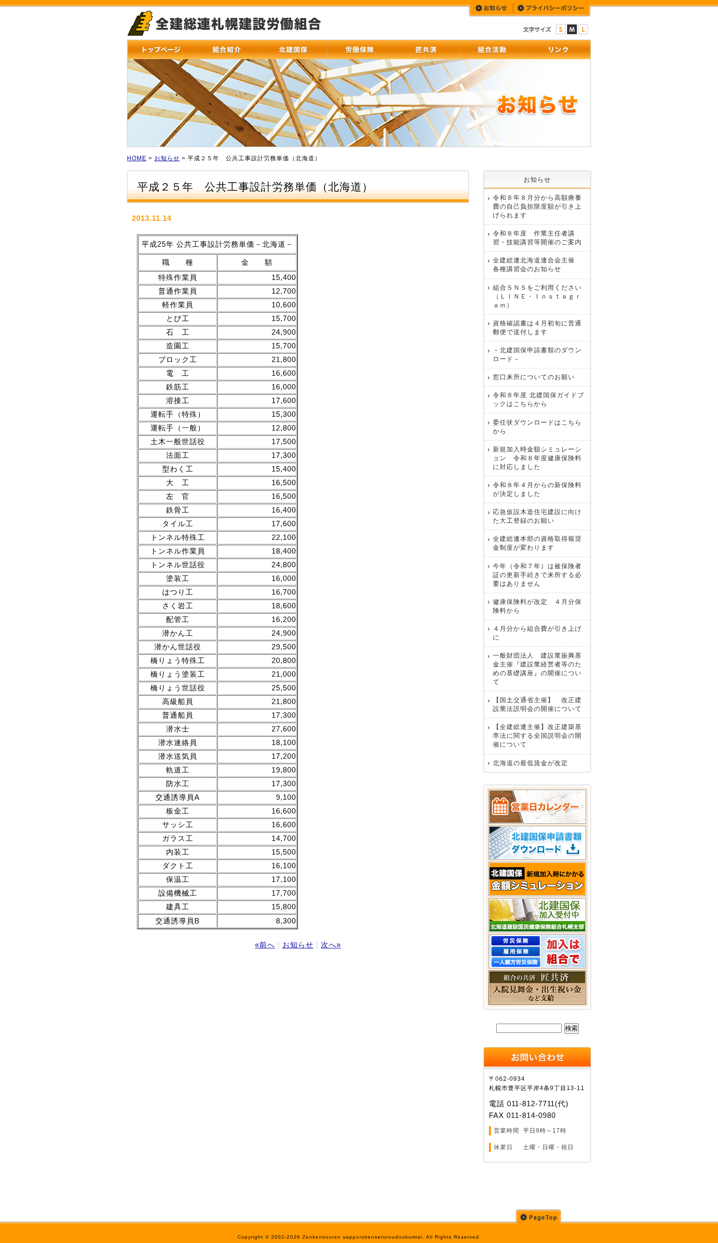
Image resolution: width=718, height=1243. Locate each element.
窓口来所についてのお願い (534, 377)
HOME (137, 158)
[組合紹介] (226, 50)
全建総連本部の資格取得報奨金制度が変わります (537, 543)
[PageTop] (538, 1216)
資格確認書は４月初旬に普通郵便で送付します (537, 328)
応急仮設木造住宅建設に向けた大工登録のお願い (537, 516)
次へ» (331, 945)
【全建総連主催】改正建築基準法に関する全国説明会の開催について (537, 735)
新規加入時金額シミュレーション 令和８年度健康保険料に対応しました (537, 458)
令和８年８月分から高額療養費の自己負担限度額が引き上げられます (537, 206)
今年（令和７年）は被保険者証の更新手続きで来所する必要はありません (537, 574)
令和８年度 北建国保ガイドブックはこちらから (538, 399)
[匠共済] (426, 50)
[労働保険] (359, 50)
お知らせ (167, 158)
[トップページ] (160, 50)
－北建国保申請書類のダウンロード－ (537, 354)
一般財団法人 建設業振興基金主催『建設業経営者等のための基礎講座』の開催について (537, 669)
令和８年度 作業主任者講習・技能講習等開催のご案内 (537, 238)
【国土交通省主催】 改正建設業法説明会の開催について (537, 704)
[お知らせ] (491, 8)
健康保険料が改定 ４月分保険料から (537, 606)
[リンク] (558, 50)
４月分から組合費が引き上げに (537, 633)
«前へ (265, 945)
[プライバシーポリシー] (551, 8)
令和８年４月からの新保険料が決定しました (537, 489)
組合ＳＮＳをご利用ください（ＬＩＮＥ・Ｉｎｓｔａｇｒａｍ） (537, 296)
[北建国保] (293, 50)
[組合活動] (492, 50)
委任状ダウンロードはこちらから (537, 427)
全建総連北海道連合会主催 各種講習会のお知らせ (537, 265)
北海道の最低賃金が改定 (530, 763)
